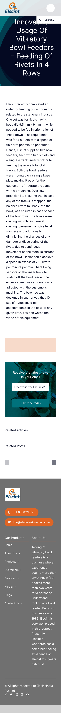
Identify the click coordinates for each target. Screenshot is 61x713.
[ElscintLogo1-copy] (12, 4)
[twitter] (11, 694)
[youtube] (27, 694)
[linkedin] (22, 694)
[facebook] (6, 694)
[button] (7, 462)
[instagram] (17, 694)
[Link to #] (50, 8)
